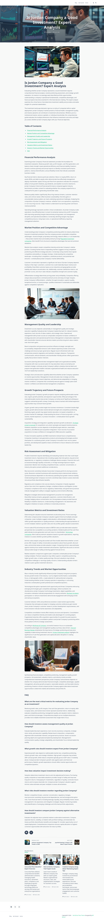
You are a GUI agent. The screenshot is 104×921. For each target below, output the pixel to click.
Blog (76, 2)
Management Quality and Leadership (38, 136)
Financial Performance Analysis (36, 130)
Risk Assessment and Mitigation (37, 142)
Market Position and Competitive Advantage (40, 133)
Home (86, 2)
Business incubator (73, 593)
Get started (81, 2)
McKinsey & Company (39, 625)
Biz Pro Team (48, 32)
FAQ (28, 151)
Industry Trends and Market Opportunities (40, 148)
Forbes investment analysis (61, 632)
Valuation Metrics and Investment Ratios (39, 145)
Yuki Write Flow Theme (79, 915)
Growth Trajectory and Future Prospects (39, 139)
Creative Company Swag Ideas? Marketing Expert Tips (70, 869)
